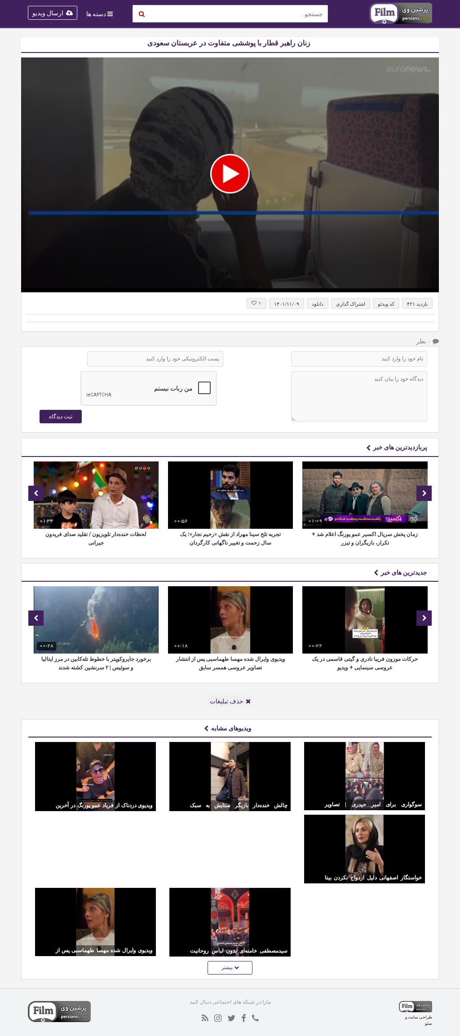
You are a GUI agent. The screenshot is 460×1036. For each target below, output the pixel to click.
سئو (428, 1023)
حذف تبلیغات (226, 701)
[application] (230, 174)
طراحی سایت (420, 1016)
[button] (230, 173)
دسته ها (96, 14)
